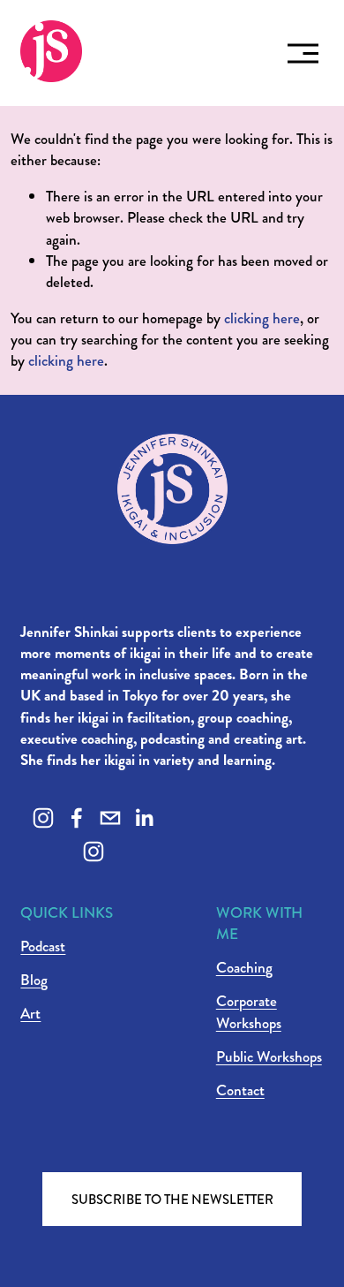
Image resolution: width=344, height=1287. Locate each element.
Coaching (244, 968)
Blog (34, 980)
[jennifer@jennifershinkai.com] (110, 818)
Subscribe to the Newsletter (172, 1199)
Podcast (42, 947)
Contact (240, 1091)
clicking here (262, 318)
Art (30, 1014)
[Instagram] (43, 818)
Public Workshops (269, 1057)
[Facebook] (76, 818)
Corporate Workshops (248, 1012)
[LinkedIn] (143, 818)
